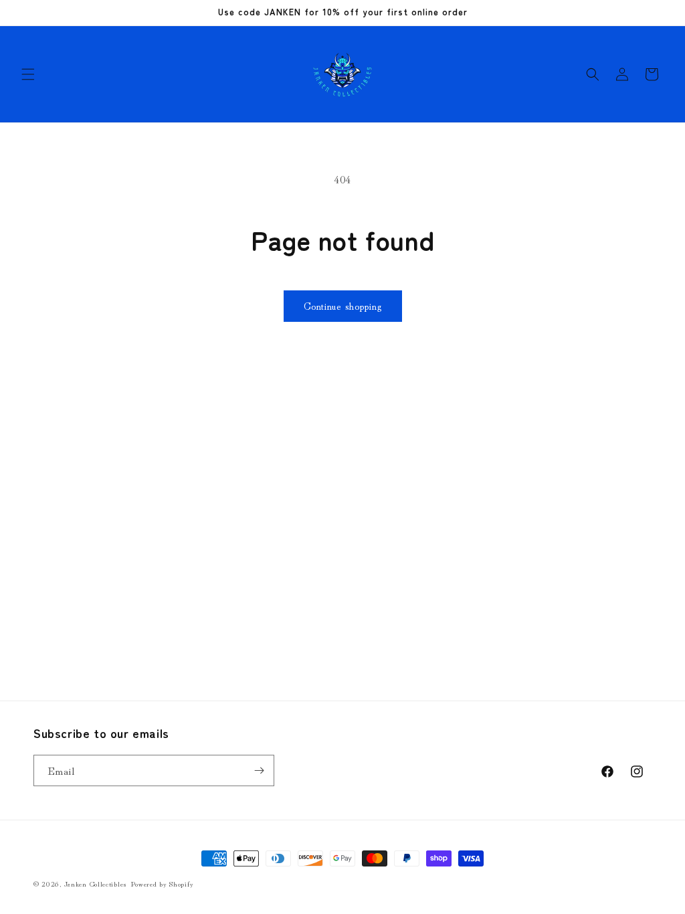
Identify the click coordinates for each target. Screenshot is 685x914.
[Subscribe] (259, 770)
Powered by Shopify (162, 883)
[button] (28, 74)
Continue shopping (343, 305)
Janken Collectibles (95, 883)
